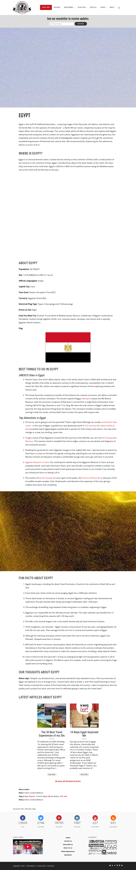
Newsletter (68, 855)
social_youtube (110, 865)
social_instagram (119, 865)
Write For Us (68, 848)
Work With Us (68, 844)
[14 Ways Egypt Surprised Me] (84, 715)
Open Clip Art (29, 796)
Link (65, 796)
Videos (68, 838)
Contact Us (68, 841)
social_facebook (115, 865)
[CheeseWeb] (22, 7)
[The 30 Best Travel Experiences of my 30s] (51, 715)
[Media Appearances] (102, 848)
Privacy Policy (41, 866)
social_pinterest (117, 865)
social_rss (122, 865)
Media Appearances (68, 851)
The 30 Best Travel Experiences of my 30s (52, 734)
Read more (51, 774)
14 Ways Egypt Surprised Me (84, 734)
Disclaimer (50, 866)
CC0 (61, 796)
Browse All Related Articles (68, 781)
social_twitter (112, 865)
